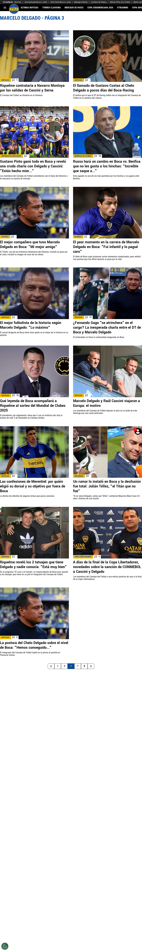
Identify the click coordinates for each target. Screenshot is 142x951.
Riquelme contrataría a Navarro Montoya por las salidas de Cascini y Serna (32, 88)
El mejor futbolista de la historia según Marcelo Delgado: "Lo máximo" (30, 325)
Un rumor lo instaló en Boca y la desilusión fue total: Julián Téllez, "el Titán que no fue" (107, 486)
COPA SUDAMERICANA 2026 (100, 7)
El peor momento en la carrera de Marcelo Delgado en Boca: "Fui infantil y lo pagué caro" (106, 247)
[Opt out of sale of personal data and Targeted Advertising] (4, 946)
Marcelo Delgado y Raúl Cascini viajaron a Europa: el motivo (106, 403)
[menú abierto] (5, 7)
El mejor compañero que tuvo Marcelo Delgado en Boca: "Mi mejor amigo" (30, 244)
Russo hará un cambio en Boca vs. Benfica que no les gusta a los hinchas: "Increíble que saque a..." (106, 166)
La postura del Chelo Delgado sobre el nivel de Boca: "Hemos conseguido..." (34, 645)
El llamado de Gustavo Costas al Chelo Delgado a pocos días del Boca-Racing (103, 88)
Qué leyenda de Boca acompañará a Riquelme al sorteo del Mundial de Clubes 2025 (32, 405)
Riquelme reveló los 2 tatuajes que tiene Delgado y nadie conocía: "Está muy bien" (33, 564)
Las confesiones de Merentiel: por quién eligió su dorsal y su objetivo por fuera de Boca (32, 486)
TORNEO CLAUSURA (51, 7)
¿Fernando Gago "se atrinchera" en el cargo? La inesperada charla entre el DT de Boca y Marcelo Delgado (107, 327)
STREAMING (122, 7)
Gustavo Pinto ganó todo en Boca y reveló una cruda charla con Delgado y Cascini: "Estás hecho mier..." (33, 166)
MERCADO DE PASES (74, 7)
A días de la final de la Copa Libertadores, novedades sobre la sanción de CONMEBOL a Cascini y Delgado (107, 567)
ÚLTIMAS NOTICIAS (29, 7)
